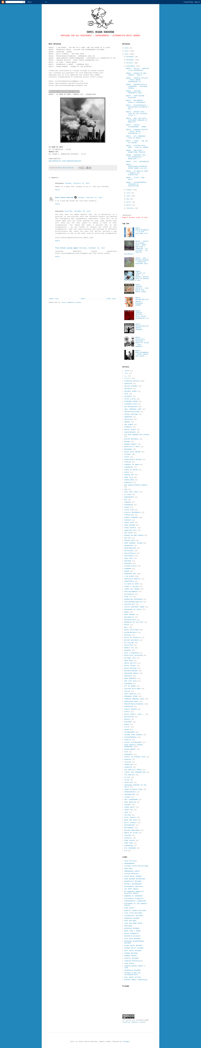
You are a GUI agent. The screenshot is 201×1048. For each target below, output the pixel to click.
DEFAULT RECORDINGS (133, 884)
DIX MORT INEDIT (131, 889)
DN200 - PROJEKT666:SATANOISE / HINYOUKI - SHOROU (142, 301)
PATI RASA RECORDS (132, 938)
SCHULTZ (127, 740)
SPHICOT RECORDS (131, 958)
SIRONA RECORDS (131, 953)
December (130, 57)
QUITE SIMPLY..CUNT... (134, 714)
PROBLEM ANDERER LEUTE (134, 699)
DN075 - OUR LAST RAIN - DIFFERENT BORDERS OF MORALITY (137, 120)
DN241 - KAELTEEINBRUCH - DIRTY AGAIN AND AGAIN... (142, 353)
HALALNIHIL (129, 551)
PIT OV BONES (130, 686)
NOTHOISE (128, 676)
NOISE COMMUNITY (131, 933)
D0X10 (126, 472)
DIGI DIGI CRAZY (131, 492)
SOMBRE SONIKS (130, 956)
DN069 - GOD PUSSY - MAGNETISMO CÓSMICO (135, 151)
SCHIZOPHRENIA (130, 737)
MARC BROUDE (129, 614)
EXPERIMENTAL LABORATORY (135, 901)
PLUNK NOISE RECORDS (133, 945)
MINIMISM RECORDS (132, 928)
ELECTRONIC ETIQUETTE (133, 898)
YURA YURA (128, 843)
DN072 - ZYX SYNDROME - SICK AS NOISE (136, 137)
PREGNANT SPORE (131, 696)
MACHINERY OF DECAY (133, 609)
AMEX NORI (128, 868)
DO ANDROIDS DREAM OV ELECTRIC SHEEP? (133, 892)
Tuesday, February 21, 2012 (77, 183)
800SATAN (128, 383)
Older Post (111, 299)
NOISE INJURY (130, 666)
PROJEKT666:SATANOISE (133, 704)
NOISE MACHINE (130, 668)
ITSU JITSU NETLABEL (133, 913)
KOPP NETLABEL (130, 921)
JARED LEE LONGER (132, 589)
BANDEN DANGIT (130, 444)
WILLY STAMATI (130, 822)
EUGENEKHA (128, 505)
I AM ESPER (129, 576)
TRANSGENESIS (130, 792)
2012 (127, 51)
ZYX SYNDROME (130, 848)
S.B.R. (127, 727)
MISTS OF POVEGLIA (132, 637)
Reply (57, 190)
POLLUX (127, 691)
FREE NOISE (129, 908)
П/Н (125, 851)
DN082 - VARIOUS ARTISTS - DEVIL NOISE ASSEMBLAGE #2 (137, 79)
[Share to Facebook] (87, 167)
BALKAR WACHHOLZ (131, 439)
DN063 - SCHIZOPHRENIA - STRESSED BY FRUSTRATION (137, 184)
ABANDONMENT (129, 863)
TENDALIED (128, 764)
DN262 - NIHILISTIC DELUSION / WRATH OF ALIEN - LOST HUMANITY (142, 342)
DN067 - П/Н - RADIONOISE (137, 161)
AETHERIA (128, 396)
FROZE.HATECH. (130, 528)
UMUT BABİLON (130, 802)
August (129, 190)
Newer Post (54, 299)
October (130, 63)
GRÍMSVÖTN (128, 545)
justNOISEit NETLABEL (133, 915)
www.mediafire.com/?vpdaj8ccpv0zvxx (65, 161)
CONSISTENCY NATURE (133, 459)
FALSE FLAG (129, 510)
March (129, 205)
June (128, 196)
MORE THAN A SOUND (132, 931)
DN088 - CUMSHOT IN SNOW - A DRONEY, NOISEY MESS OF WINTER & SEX (142, 276)
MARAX (126, 612)
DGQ (125, 489)
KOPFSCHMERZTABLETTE (133, 602)
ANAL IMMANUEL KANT (133, 409)
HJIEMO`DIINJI (130, 566)
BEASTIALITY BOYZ (132, 447)
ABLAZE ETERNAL (131, 386)
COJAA (126, 457)
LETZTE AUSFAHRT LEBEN (134, 607)
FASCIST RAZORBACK (132, 512)
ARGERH (127, 422)
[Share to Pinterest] (90, 167)
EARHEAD (127, 502)
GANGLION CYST (130, 530)
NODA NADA (128, 660)
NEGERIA (127, 650)
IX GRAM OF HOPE (131, 584)
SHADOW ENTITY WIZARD (133, 948)
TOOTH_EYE (128, 782)
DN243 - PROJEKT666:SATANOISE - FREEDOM (142, 326)
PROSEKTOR (128, 706)
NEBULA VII (129, 648)
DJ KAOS (127, 494)
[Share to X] (85, 167)
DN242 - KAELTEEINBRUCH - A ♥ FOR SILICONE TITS (142, 230)
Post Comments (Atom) (71, 302)
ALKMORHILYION (130, 404)
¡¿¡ (125, 376)
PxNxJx (127, 711)
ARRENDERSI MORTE (132, 871)
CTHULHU (127, 462)
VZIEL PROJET (130, 817)
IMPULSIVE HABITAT (132, 579)
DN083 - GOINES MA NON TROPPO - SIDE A (136, 74)
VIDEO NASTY (129, 807)
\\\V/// (127, 378)
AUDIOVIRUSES (130, 432)
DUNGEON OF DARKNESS (133, 896)
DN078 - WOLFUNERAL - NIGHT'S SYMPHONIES (135, 101)
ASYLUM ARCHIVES (131, 873)
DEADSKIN (128, 482)
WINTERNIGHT (129, 825)
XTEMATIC (128, 838)
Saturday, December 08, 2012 (78, 211)
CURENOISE (128, 467)
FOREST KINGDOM (131, 517)
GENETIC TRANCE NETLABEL (135, 910)
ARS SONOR (128, 424)
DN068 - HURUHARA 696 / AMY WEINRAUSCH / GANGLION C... (136, 156)
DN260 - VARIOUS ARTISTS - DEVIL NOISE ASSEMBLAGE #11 (142, 314)
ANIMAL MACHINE (131, 414)
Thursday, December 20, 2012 (92, 248)
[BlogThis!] (82, 167)
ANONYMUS (128, 417)
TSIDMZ (127, 797)
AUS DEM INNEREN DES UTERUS (136, 434)
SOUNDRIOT (128, 754)
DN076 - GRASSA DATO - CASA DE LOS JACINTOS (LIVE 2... (136, 113)
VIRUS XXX (128, 810)
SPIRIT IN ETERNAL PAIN (134, 757)
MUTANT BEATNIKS (131, 640)
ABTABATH (128, 389)
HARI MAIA (128, 558)
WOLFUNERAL (129, 828)
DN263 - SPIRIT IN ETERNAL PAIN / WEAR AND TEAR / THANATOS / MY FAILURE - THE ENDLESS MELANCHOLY (136, 247)
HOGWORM (127, 568)
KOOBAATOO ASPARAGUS (133, 599)
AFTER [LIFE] (130, 399)
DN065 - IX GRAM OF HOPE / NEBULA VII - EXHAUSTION (137, 173)
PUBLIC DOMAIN (130, 709)
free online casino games (66, 248)
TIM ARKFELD (129, 775)
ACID (126, 394)
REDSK (126, 724)
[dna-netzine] (130, 861)
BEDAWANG (128, 449)
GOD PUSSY (128, 533)
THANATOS (128, 767)
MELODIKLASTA (130, 620)
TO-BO (126, 780)
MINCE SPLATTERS (131, 630)
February (130, 208)
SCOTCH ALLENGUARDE (133, 742)
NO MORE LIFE (130, 658)
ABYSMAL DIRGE (130, 391)
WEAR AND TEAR (130, 820)
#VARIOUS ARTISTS (132, 381)
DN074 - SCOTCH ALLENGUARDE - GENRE (136, 126)
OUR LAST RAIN (130, 681)
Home (83, 299)
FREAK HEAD (129, 522)
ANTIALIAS (128, 419)
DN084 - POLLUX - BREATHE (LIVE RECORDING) (137, 69)
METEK (126, 625)
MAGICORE (128, 926)
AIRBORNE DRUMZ (131, 401)
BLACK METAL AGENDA (133, 876)
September (131, 66)
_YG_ (126, 373)
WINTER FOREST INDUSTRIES (135, 980)
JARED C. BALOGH (131, 586)
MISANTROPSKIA (130, 632)
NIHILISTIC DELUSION (133, 655)
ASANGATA (128, 427)
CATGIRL (127, 454)
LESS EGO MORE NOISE (133, 923)
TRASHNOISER (129, 794)
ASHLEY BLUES (130, 429)
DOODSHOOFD (129, 497)
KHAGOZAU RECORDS (132, 918)
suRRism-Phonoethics (133, 961)
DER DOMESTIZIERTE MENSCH (135, 485)
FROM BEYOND (129, 525)
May (128, 199)
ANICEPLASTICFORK (132, 412)
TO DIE (127, 777)
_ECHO (126, 371)
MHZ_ (126, 627)
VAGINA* (127, 805)
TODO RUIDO (129, 963)
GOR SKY (127, 538)
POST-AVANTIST (130, 694)
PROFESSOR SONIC (131, 701)
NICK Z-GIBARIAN (131, 653)
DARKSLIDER (129, 480)
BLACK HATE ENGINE (132, 452)
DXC (125, 499)
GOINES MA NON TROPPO (133, 535)
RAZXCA (127, 719)
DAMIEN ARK (129, 475)
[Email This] (79, 167)
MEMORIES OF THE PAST (133, 622)
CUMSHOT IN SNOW (131, 464)
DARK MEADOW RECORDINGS (134, 879)
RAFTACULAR (129, 717)
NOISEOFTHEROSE (131, 671)
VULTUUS (127, 815)
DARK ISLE (128, 477)
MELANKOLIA (129, 617)
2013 (127, 48)
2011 (127, 54)
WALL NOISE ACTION (132, 977)
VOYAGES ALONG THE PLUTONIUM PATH (132, 974)
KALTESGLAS (129, 594)
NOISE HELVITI (130, 663)
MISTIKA (127, 635)
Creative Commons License (133, 1022)
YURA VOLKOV (129, 840)
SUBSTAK (127, 759)
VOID (126, 812)
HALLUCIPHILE (130, 553)
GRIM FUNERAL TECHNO (133, 543)
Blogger (126, 1041)
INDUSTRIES (129, 581)
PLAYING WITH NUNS (132, 689)
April (129, 202)
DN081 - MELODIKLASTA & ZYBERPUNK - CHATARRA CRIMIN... (136, 86)
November (130, 60)
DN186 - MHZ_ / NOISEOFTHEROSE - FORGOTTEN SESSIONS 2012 (142, 260)
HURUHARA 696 (130, 574)
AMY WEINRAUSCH (131, 406)
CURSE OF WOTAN (131, 470)
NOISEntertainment (132, 936)
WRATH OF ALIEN (131, 833)
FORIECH (127, 520)
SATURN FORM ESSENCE (133, 735)
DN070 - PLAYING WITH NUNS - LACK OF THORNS (137, 146)
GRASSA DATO (129, 540)
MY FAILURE (129, 643)
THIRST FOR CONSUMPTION (134, 772)
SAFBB (126, 729)
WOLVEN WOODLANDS (132, 830)
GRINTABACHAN (130, 548)
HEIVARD (127, 561)
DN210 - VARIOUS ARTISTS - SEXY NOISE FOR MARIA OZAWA (142, 288)
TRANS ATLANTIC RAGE (133, 789)
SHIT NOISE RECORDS (133, 950)
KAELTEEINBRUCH (131, 591)
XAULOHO (127, 835)
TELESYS (127, 762)
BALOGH (127, 441)
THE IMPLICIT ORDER (133, 770)
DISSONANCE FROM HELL (133, 886)
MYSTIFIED (128, 645)
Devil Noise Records (64, 197)
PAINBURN (128, 683)
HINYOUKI (128, 563)
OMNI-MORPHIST (130, 678)
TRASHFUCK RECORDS (132, 970)
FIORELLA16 (129, 515)
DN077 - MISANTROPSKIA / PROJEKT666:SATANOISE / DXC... (137, 107)
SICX (126, 752)
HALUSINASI (129, 556)
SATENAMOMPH (129, 732)
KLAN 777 (128, 596)
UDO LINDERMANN (131, 799)
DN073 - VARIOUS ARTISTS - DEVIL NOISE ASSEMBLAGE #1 (137, 131)
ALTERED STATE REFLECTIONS (136, 866)
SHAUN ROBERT (130, 749)
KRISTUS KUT (129, 604)
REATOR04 (128, 722)
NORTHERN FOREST (131, 673)
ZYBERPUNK (128, 845)
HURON (126, 571)
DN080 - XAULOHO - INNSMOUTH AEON (134, 92)
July (128, 193)
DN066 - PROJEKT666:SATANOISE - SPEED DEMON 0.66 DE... (137, 166)
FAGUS (126, 507)
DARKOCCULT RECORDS (133, 881)
